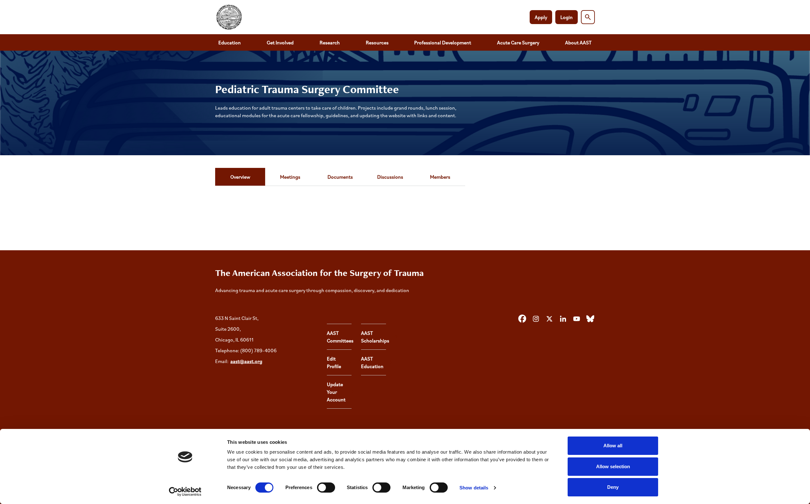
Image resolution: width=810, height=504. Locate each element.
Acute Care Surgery (518, 42)
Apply (541, 17)
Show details (473, 487)
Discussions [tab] (390, 177)
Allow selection (613, 466)
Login (566, 17)
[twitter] (549, 319)
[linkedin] (563, 319)
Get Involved (280, 42)
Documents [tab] (340, 177)
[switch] (326, 487)
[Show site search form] (588, 17)
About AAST (578, 42)
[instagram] (535, 319)
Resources (377, 42)
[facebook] (522, 319)
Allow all (612, 445)
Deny (613, 487)
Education (229, 42)
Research (330, 42)
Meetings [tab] (290, 177)
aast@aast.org (246, 361)
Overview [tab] (240, 177)
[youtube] (576, 319)
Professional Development (442, 42)
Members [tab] (440, 177)
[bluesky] (590, 319)
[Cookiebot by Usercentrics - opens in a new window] (185, 491)
